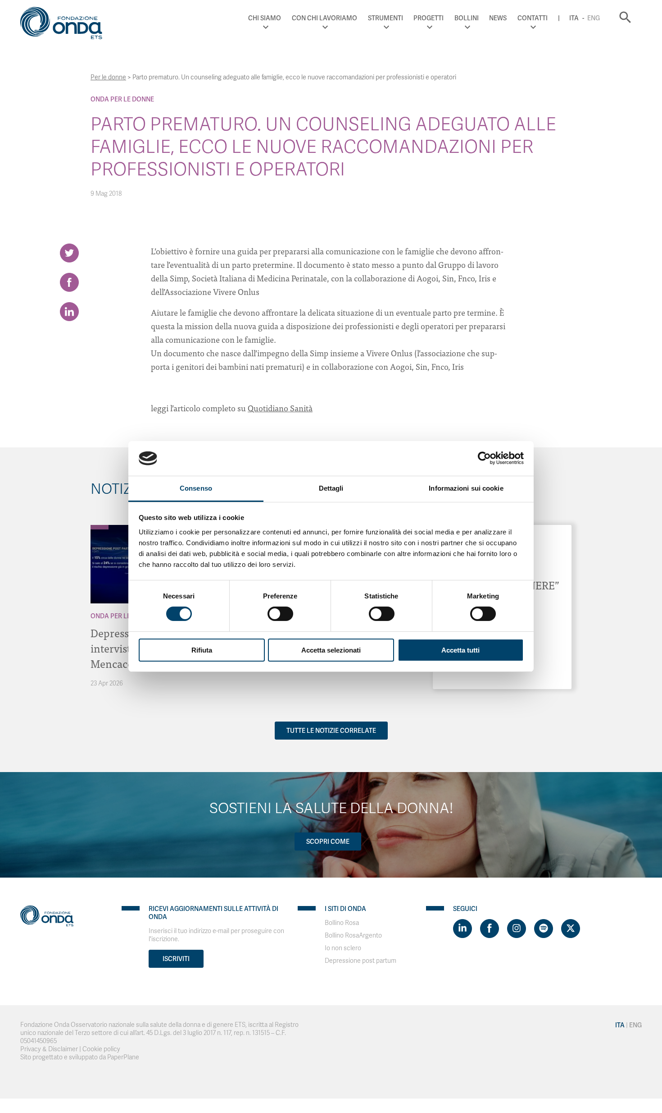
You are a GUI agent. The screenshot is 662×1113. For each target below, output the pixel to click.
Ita (574, 18)
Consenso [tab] (196, 488)
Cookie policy (101, 1049)
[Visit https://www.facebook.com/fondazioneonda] (490, 929)
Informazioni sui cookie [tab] (466, 488)
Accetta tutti (460, 650)
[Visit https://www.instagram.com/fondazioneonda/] (517, 929)
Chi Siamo (264, 18)
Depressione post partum (360, 961)
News (498, 18)
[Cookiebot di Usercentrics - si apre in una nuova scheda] (484, 458)
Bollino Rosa (342, 923)
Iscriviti (176, 959)
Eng (593, 18)
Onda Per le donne (122, 99)
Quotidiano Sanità (280, 407)
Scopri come (327, 841)
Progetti (428, 18)
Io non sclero (343, 948)
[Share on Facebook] (69, 282)
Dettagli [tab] (331, 488)
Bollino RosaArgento (353, 935)
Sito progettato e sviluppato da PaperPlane (79, 1057)
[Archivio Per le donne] (100, 527)
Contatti (532, 18)
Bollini (466, 18)
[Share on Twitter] (69, 253)
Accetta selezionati (331, 650)
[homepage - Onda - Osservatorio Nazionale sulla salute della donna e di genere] (65, 25)
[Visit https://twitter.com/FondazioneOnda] (571, 929)
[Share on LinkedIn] (69, 312)
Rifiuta (201, 650)
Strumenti (385, 18)
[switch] (280, 614)
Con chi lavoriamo (324, 18)
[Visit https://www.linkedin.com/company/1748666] (462, 929)
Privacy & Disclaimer (49, 1049)
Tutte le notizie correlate (331, 731)
